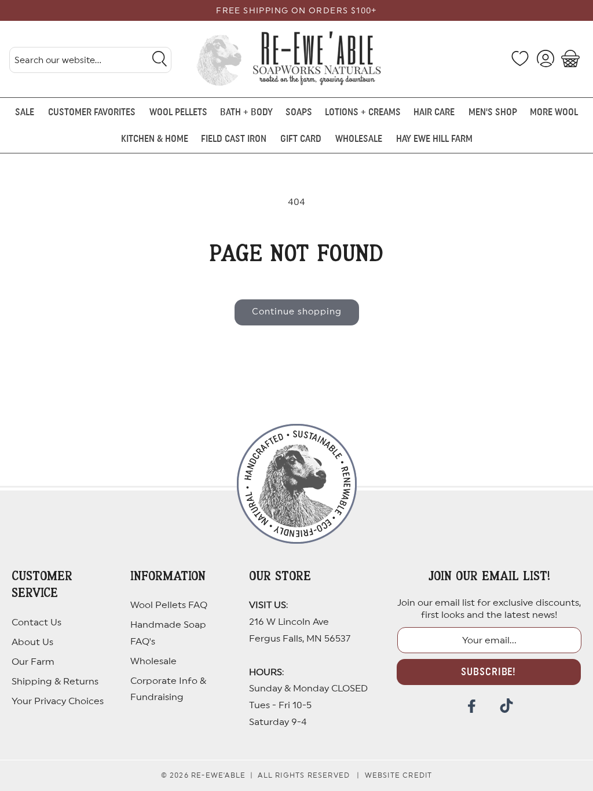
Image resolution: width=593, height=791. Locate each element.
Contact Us (36, 622)
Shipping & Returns (55, 681)
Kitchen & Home (154, 139)
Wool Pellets (178, 112)
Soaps (298, 112)
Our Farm (33, 662)
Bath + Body (246, 112)
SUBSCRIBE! (488, 672)
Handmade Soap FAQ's (168, 633)
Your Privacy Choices (58, 701)
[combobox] (90, 60)
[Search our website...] (159, 58)
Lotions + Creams (363, 112)
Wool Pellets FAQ (168, 605)
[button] (570, 58)
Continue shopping (297, 311)
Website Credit (399, 775)
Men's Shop (492, 112)
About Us (32, 642)
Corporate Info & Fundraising (168, 689)
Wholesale (153, 661)
